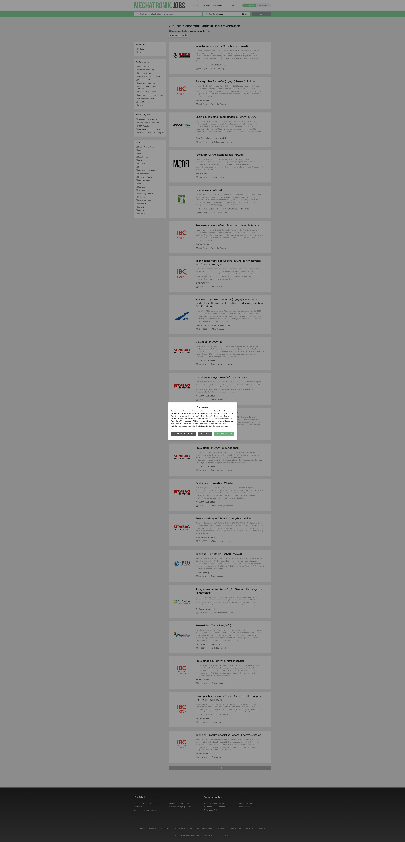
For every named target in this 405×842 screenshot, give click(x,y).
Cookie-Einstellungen (183, 434)
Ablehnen (205, 434)
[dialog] (202, 421)
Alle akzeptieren (224, 434)
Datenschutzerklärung (221, 426)
